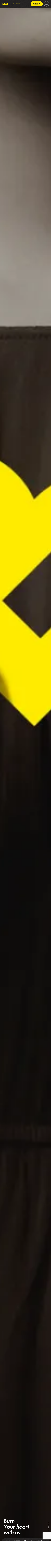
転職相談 (36, 4)
